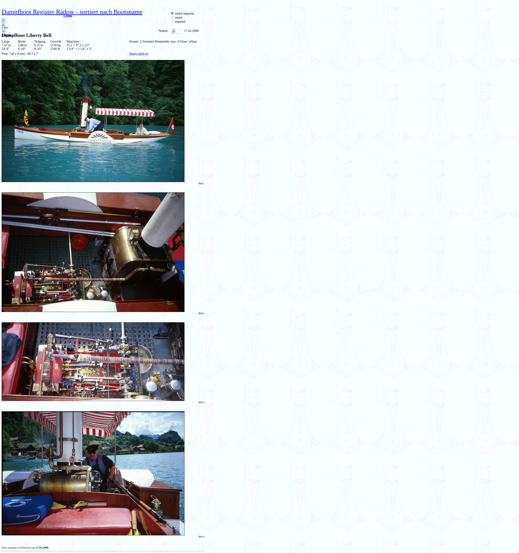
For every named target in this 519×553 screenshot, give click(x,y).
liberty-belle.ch (138, 53)
